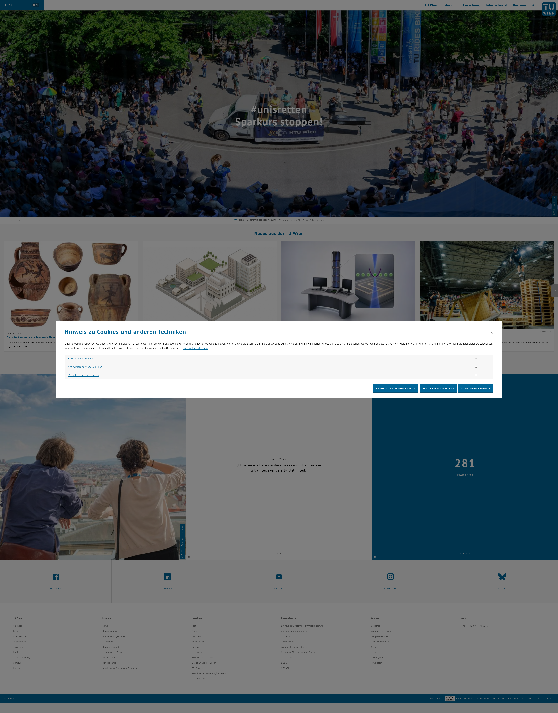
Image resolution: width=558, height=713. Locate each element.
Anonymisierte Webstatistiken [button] (85, 366)
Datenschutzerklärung (195, 348)
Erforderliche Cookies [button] (80, 358)
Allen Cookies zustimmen (475, 388)
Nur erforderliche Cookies (438, 388)
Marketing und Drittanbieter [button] (83, 375)
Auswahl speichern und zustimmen (395, 388)
